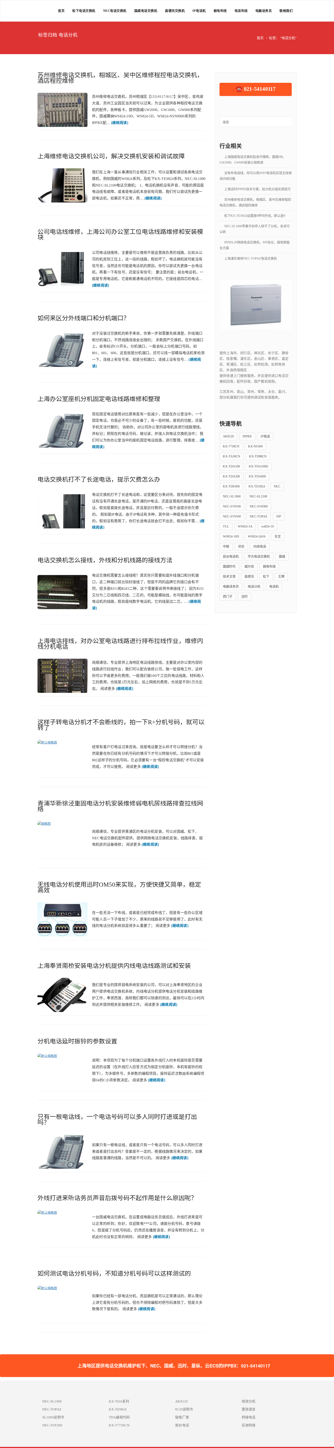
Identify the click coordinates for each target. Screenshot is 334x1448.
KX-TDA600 (257, 476)
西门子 (227, 596)
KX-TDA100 (231, 466)
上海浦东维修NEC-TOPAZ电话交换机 (250, 258)
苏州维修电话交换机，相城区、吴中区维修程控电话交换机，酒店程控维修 (120, 78)
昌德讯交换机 (175, 11)
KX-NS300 (255, 446)
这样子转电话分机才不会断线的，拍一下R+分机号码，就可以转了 (120, 725)
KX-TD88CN (258, 456)
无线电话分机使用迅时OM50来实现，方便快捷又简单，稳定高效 (119, 887)
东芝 (277, 536)
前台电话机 (231, 556)
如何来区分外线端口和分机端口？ (83, 318)
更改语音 (249, 1409)
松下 (266, 576)
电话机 (274, 586)
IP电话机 (199, 11)
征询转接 (249, 1425)
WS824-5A (245, 526)
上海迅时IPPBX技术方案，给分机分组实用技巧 (257, 189)
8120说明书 (184, 1409)
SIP (278, 516)
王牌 (281, 576)
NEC (277, 486)
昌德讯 (249, 576)
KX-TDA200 (231, 476)
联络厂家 (182, 1417)
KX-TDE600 (231, 486)
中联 (226, 546)
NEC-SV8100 (232, 506)
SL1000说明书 (53, 1417)
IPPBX (247, 436)
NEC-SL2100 (258, 496)
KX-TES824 (257, 486)
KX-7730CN (231, 446)
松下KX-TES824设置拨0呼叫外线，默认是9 (254, 215)
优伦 (241, 546)
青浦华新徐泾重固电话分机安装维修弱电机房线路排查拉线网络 (120, 806)
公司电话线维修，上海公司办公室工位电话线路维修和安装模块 (120, 234)
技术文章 (229, 576)
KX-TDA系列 (119, 1401)
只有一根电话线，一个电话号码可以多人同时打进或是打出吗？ (117, 1119)
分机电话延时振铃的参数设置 (77, 1041)
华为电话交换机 (259, 556)
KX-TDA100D (258, 466)
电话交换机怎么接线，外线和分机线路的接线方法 (104, 560)
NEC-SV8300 (259, 506)
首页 (61, 11)
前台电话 (182, 1425)
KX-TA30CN (231, 456)
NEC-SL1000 (232, 496)
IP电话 (265, 436)
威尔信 (249, 566)
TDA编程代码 (119, 1417)
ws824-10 (267, 526)
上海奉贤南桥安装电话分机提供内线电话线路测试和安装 (114, 965)
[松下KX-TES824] (255, 304)
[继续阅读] (119, 123)
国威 (282, 556)
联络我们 (286, 11)
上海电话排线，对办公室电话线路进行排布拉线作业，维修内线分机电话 (120, 644)
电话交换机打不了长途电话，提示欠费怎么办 (98, 479)
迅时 (244, 596)
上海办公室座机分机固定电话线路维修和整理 (98, 399)
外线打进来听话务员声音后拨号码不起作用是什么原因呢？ (117, 1198)
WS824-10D (231, 536)
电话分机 (254, 586)
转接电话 (249, 1417)
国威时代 (229, 566)
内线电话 (259, 546)
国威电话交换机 (145, 11)
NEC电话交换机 (115, 11)
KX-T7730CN (119, 1425)
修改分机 (249, 1401)
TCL (226, 526)
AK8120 (228, 436)
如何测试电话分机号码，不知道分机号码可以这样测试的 (114, 1273)
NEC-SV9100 (232, 516)
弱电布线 (220, 11)
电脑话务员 (263, 11)
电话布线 (241, 11)
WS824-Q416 (257, 536)
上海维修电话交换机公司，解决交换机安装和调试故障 (111, 156)
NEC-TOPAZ (258, 516)
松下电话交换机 (83, 11)
